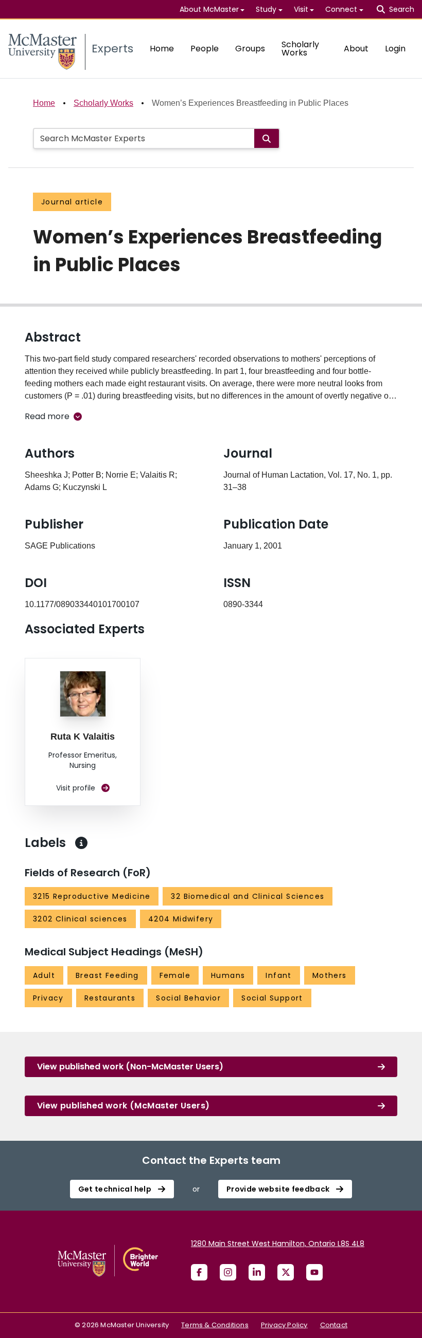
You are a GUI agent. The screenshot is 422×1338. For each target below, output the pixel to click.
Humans (228, 975)
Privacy (48, 998)
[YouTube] (314, 1272)
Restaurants (109, 998)
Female (175, 975)
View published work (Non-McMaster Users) (130, 1066)
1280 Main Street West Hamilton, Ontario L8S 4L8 (277, 1243)
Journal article (72, 202)
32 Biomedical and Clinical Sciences (247, 896)
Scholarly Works (300, 49)
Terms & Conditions (215, 1325)
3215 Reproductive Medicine (91, 896)
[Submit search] (266, 138)
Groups (250, 48)
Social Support (272, 998)
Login (395, 48)
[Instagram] (228, 1272)
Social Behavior (188, 998)
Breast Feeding (107, 975)
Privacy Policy (284, 1325)
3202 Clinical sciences (80, 919)
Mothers (329, 975)
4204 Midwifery (181, 919)
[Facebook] (199, 1272)
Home (162, 48)
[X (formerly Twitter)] (285, 1272)
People (204, 48)
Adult (44, 975)
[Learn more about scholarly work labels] (81, 843)
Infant (278, 975)
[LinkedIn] (257, 1272)
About (356, 48)
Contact (333, 1325)
